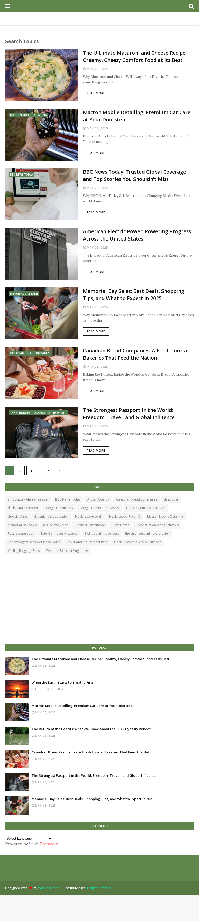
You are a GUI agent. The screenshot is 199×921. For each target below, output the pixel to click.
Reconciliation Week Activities (157, 525)
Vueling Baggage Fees (24, 550)
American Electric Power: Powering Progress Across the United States (137, 235)
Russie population (21, 533)
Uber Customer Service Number (137, 542)
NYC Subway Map (55, 525)
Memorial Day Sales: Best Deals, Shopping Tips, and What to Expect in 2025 (133, 295)
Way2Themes (49, 888)
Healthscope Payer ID (125, 516)
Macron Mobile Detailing (165, 516)
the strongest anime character (147, 533)
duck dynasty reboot (23, 508)
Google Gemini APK (59, 508)
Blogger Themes (98, 888)
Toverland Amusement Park (87, 542)
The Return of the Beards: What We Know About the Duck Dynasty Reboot (91, 729)
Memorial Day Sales (22, 525)
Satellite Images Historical (59, 533)
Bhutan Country (98, 499)
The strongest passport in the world (34, 542)
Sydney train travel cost (102, 533)
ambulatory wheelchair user (28, 499)
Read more (96, 93)
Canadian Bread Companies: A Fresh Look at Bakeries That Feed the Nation (136, 354)
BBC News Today (67, 499)
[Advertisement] (99, 599)
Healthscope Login (89, 516)
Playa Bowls (120, 525)
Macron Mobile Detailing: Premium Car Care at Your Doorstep (136, 116)
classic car (171, 499)
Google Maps (17, 516)
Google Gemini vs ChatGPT (146, 508)
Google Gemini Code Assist (100, 508)
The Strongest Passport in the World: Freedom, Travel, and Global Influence (129, 414)
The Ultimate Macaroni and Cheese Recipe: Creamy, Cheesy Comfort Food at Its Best (135, 56)
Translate (48, 844)
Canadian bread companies (136, 499)
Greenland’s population (51, 516)
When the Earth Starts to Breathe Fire (62, 682)
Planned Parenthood (90, 525)
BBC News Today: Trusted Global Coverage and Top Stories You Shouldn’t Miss (134, 176)
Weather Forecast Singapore (67, 550)
